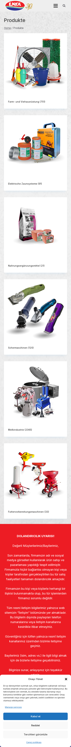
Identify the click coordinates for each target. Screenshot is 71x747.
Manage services (13, 707)
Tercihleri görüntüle (35, 734)
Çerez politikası (33, 742)
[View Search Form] (64, 6)
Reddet (35, 725)
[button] (66, 679)
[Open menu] (55, 5)
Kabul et (35, 716)
